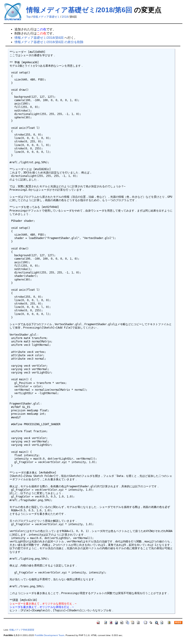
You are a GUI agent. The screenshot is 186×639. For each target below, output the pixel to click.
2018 (65, 16)
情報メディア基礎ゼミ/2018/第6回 (79, 10)
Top (28, 16)
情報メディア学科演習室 (21, 630)
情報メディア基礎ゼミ (46, 16)
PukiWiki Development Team (49, 635)
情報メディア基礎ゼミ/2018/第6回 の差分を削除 (49, 42)
